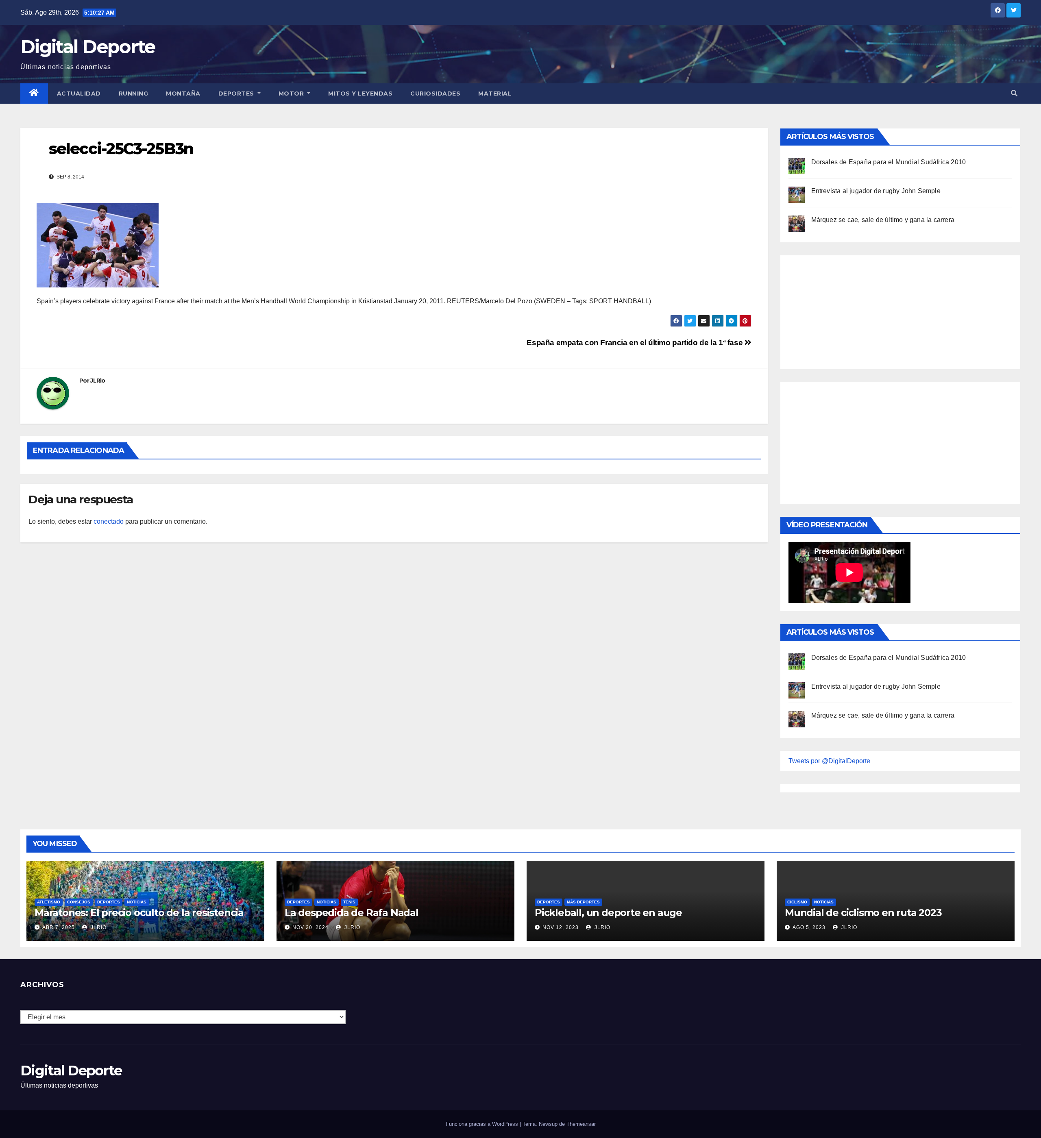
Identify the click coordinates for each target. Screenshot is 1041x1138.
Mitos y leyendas (360, 93)
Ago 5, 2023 (809, 927)
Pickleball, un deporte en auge (608, 912)
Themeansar (581, 1124)
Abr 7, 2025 (58, 927)
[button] (1014, 93)
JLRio (97, 380)
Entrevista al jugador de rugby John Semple (876, 190)
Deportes (237, 93)
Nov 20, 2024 (310, 927)
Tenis (349, 902)
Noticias (136, 902)
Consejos (78, 902)
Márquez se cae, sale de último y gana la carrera (883, 219)
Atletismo (48, 902)
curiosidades (435, 93)
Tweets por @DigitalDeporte (829, 760)
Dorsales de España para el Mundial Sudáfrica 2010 (888, 162)
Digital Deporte (87, 46)
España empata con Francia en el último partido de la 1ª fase (636, 342)
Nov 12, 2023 (560, 927)
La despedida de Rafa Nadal (351, 912)
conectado (109, 521)
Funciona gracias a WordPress (483, 1124)
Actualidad (79, 93)
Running (133, 93)
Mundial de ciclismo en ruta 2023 (863, 912)
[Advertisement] (849, 310)
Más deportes (583, 902)
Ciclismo (797, 902)
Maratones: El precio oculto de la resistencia (139, 912)
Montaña (183, 93)
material (495, 93)
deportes (108, 902)
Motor (292, 93)
